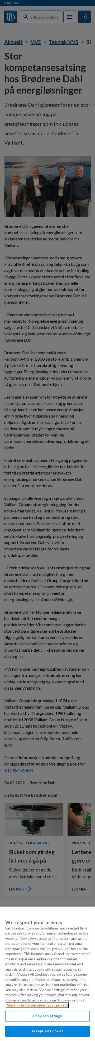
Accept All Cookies (47, 1031)
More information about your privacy (37, 1005)
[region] (47, 974)
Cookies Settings (47, 1016)
